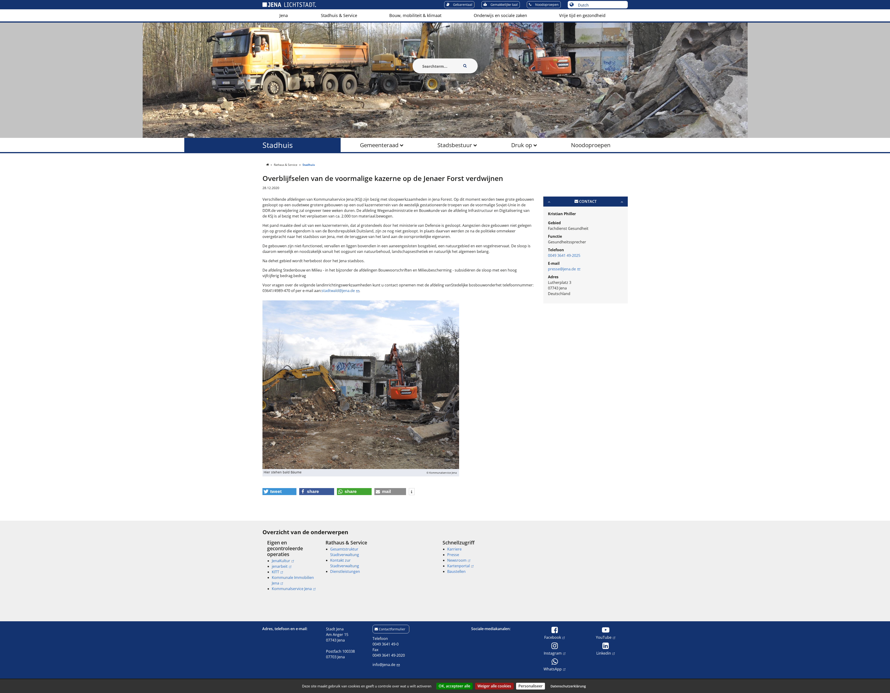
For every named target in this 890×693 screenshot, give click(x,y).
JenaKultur (281, 560)
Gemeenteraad (379, 145)
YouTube (603, 637)
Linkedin (603, 653)
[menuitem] (284, 15)
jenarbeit (280, 566)
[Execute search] (465, 65)
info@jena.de (384, 664)
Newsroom (457, 560)
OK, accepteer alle (454, 686)
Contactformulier (392, 629)
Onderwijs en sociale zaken (500, 15)
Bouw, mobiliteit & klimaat (415, 15)
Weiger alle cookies (494, 686)
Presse (453, 554)
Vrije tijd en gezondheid (582, 15)
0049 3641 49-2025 (564, 255)
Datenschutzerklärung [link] (568, 686)
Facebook (552, 637)
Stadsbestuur (454, 145)
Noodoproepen (591, 145)
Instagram (553, 653)
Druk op (521, 145)
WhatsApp (553, 669)
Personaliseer (530, 686)
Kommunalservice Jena (292, 588)
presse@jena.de (562, 269)
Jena (283, 15)
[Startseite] (267, 165)
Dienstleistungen (345, 571)
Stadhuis (277, 145)
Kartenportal (458, 565)
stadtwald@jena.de (338, 290)
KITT (275, 571)
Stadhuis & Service (339, 15)
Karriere (454, 549)
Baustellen (456, 571)
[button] (279, 491)
